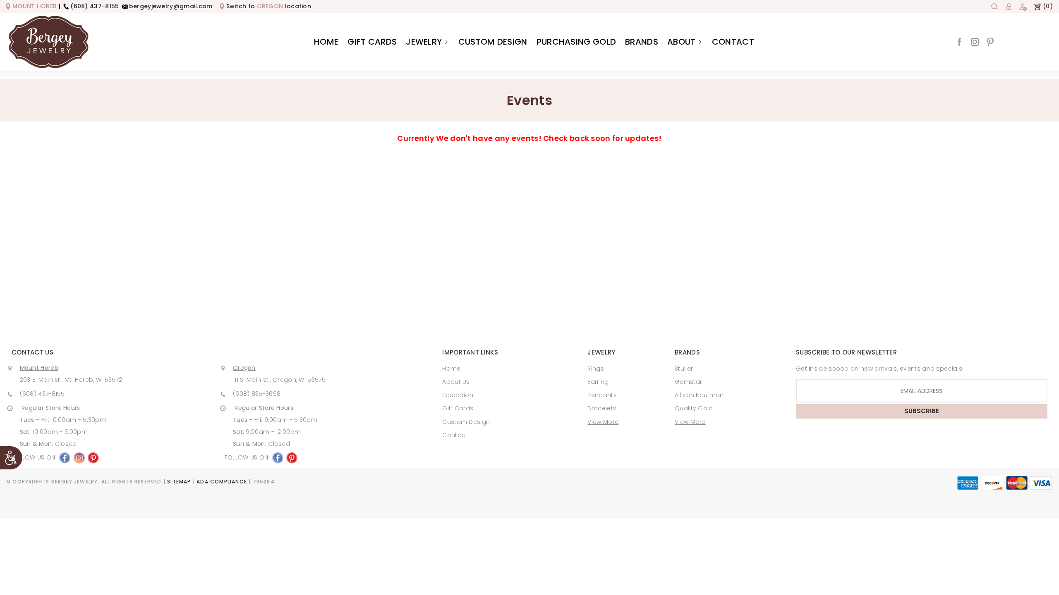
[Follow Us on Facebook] (959, 41)
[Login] (1008, 6)
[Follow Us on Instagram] (975, 41)
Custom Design (492, 42)
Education (457, 395)
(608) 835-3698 (256, 394)
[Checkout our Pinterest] (990, 41)
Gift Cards (372, 42)
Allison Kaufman (699, 395)
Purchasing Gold (576, 42)
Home (326, 42)
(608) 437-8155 (94, 6)
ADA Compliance (221, 481)
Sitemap (179, 481)
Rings (595, 368)
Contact (733, 42)
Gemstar (688, 382)
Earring (598, 382)
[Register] (1022, 6)
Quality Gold (694, 408)
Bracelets (601, 408)
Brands (641, 42)
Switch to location (268, 6)
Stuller (684, 368)
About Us (456, 382)
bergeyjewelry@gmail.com (171, 6)
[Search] (994, 6)
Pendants (601, 395)
